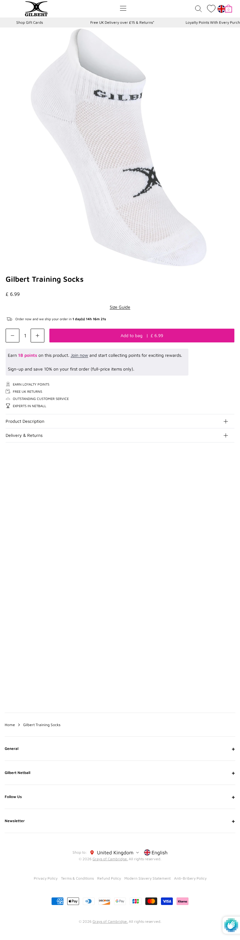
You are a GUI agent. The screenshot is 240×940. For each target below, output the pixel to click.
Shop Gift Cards (29, 22)
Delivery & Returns (24, 435)
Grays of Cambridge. (110, 859)
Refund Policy (109, 878)
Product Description (25, 421)
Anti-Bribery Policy (190, 878)
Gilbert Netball (120, 772)
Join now (79, 355)
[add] (37, 335)
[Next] (230, 504)
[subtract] (12, 335)
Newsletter (120, 820)
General (120, 748)
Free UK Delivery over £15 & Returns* (122, 22)
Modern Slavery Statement (147, 878)
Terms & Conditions (77, 878)
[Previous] (217, 504)
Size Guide (120, 307)
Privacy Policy (46, 878)
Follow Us (120, 796)
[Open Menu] (123, 8)
